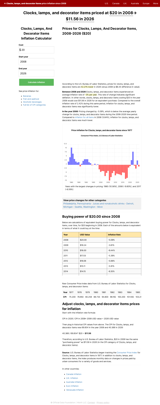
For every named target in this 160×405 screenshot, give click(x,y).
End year (23, 68)
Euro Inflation (72, 386)
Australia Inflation (74, 382)
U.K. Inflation (72, 378)
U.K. (125, 3)
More (155, 3)
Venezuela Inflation (75, 390)
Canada (115, 3)
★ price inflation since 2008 (35, 3)
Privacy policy (103, 402)
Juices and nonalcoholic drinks (108, 203)
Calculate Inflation (36, 82)
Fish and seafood (31, 99)
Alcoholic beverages (32, 102)
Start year (23, 57)
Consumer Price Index (127, 352)
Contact (91, 402)
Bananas (27, 96)
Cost (21, 45)
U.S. (106, 3)
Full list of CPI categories (34, 105)
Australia (135, 3)
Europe (146, 3)
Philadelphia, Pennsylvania (77, 203)
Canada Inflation (73, 374)
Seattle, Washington (85, 207)
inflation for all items (84, 117)
